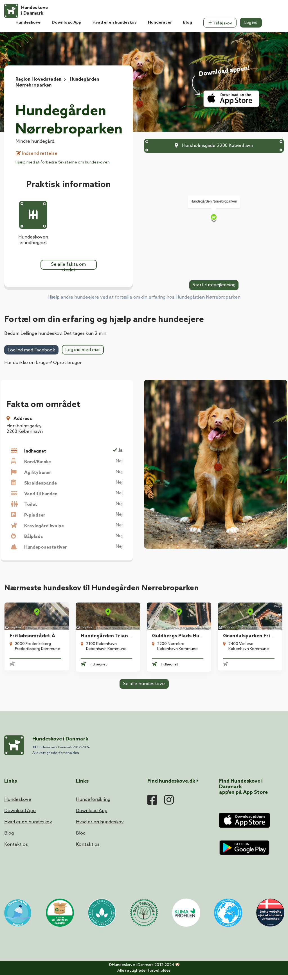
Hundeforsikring (93, 799)
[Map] (214, 217)
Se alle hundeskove (144, 684)
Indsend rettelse (39, 153)
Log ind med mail (82, 350)
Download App (66, 22)
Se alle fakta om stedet (68, 266)
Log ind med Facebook (31, 350)
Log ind (250, 23)
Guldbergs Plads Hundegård (186, 636)
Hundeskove (27, 22)
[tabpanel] (36, 637)
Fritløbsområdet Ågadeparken (47, 636)
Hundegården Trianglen (109, 636)
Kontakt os (16, 844)
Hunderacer (160, 22)
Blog (187, 22)
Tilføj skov (222, 23)
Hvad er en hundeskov (115, 22)
